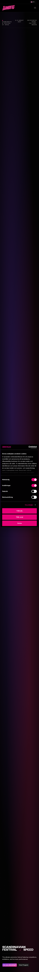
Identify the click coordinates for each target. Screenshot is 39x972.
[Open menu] (35, 7)
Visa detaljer (29, 505)
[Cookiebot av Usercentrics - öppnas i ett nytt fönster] (28, 447)
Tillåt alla (19, 511)
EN (33, 2)
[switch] (34, 485)
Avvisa (19, 523)
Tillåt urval (19, 517)
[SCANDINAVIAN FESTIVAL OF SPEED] (8, 8)
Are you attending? (9, 965)
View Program (23, 965)
